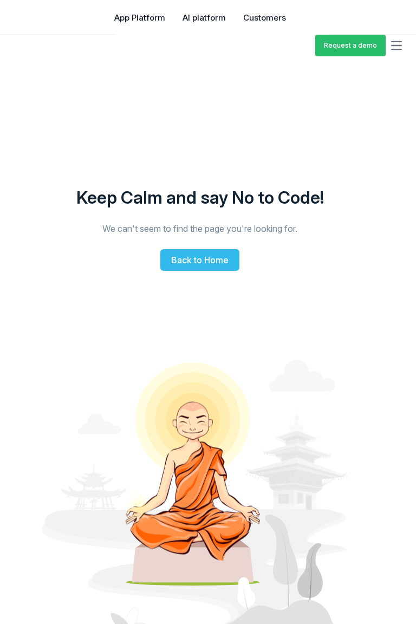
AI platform (204, 17)
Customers (264, 17)
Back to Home (200, 260)
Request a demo (350, 45)
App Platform (139, 17)
